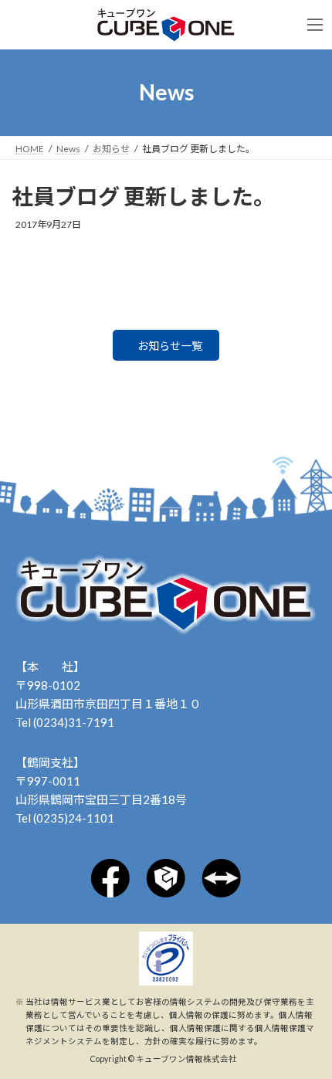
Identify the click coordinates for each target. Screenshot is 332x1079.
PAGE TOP (293, 1014)
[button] (166, 345)
